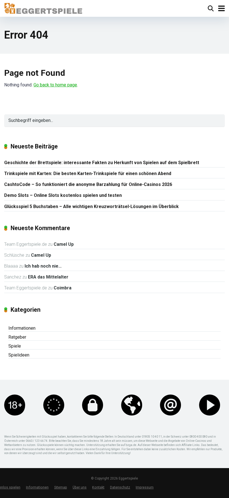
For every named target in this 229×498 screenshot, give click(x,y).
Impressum (145, 487)
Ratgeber (17, 337)
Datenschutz (120, 487)
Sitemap (60, 487)
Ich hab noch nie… (43, 266)
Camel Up (64, 244)
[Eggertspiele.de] (43, 7)
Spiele (14, 346)
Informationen (21, 328)
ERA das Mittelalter (48, 277)
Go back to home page (55, 85)
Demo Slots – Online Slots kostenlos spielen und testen (63, 195)
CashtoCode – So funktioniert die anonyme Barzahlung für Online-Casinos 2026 (88, 184)
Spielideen (18, 355)
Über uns (80, 487)
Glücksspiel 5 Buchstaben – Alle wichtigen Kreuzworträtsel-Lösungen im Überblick (91, 206)
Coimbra (62, 288)
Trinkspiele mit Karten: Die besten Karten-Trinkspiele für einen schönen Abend (87, 173)
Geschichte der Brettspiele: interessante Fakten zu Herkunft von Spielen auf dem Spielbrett (101, 162)
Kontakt (98, 487)
